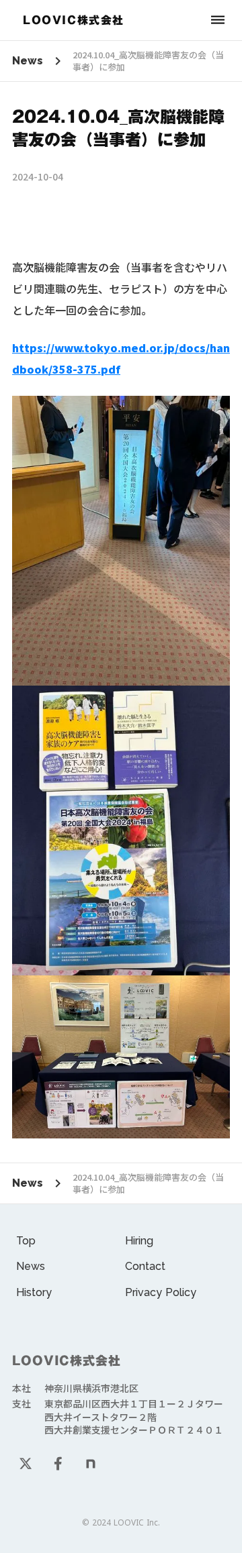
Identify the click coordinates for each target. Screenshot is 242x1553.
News (27, 60)
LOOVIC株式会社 (66, 1361)
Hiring (139, 1240)
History (34, 1292)
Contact (145, 1266)
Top (26, 1240)
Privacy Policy (160, 1292)
